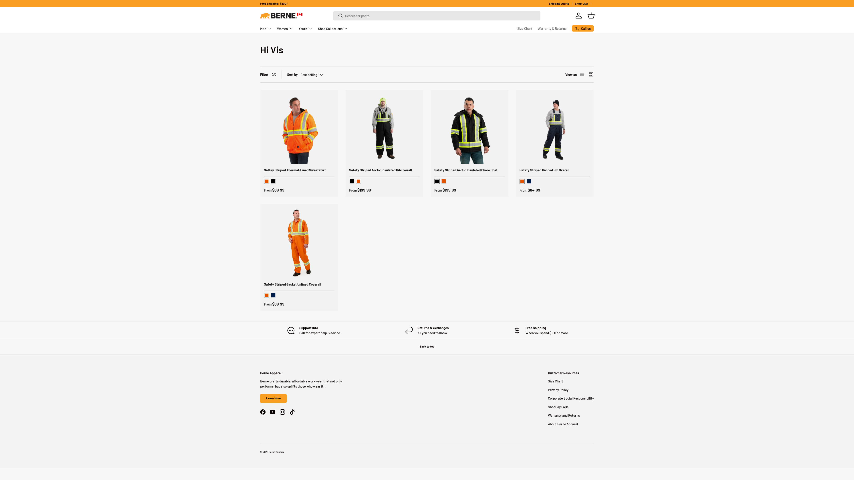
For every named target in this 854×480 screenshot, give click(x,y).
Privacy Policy (558, 390)
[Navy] (529, 181)
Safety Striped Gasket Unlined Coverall (292, 284)
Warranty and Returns (564, 415)
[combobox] (436, 15)
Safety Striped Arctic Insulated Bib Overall (380, 170)
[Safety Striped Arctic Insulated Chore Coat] (469, 129)
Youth (303, 29)
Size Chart (524, 28)
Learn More (273, 398)
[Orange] (443, 181)
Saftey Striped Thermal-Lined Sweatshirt (295, 170)
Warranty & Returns (552, 28)
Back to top (427, 346)
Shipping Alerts (559, 3)
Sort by (292, 74)
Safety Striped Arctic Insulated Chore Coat (465, 170)
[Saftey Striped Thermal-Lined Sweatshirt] (299, 129)
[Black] (273, 181)
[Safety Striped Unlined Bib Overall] (555, 129)
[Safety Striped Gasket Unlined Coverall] (299, 243)
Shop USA (581, 3)
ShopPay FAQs (558, 407)
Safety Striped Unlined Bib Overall (544, 170)
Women (282, 29)
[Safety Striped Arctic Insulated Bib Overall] (384, 129)
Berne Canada (276, 451)
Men (263, 29)
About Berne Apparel (563, 424)
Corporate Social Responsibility (571, 398)
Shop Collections (330, 29)
